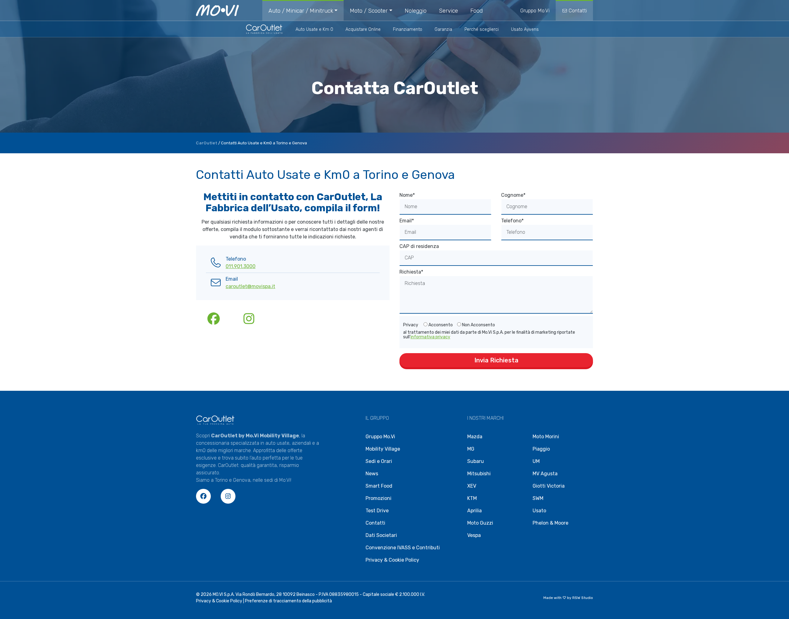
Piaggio (541, 449)
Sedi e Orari (379, 461)
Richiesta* (411, 272)
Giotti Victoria (549, 486)
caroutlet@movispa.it (250, 286)
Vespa (474, 535)
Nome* (407, 195)
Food (476, 10)
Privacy (410, 325)
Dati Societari (381, 535)
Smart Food (379, 486)
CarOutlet (206, 143)
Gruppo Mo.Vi (535, 11)
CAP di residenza (419, 246)
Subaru (475, 461)
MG (470, 449)
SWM (538, 498)
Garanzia (443, 29)
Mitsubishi (479, 474)
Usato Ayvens (525, 29)
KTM (472, 498)
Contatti (577, 11)
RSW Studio (582, 598)
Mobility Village (383, 449)
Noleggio (416, 10)
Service (448, 10)
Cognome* (513, 195)
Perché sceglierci (481, 29)
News (372, 474)
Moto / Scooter (369, 10)
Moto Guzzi (480, 523)
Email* (406, 221)
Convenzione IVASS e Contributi (403, 548)
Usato (539, 511)
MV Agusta (545, 474)
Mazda (474, 436)
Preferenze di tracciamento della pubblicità (288, 601)
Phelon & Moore (550, 523)
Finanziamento (407, 29)
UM (536, 461)
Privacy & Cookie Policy (392, 560)
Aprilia (474, 511)
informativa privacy (430, 337)
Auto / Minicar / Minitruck (300, 10)
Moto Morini (546, 436)
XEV (471, 486)
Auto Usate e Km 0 (314, 29)
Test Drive (377, 511)
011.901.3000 (241, 266)
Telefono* (512, 221)
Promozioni (378, 498)
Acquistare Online (363, 29)
